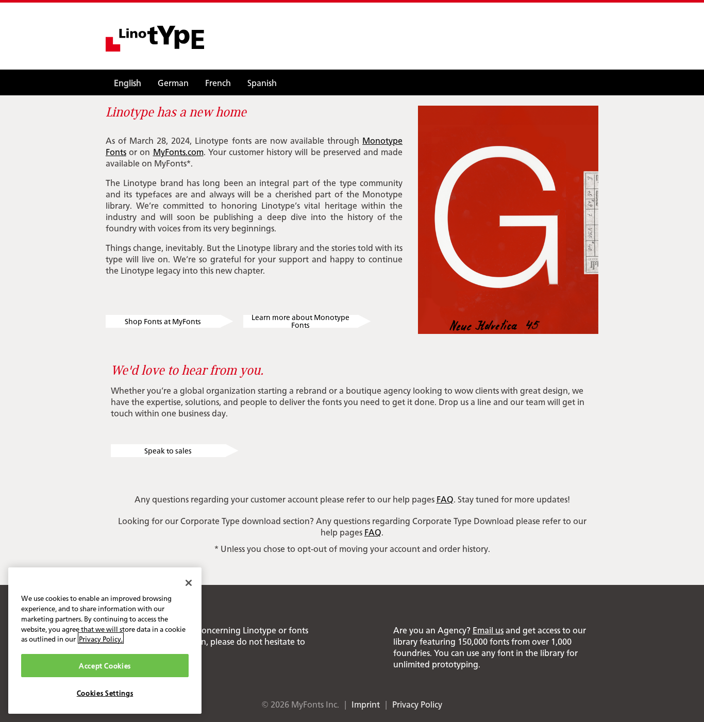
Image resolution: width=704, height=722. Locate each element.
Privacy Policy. (101, 638)
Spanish (262, 82)
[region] (105, 640)
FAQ (445, 499)
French (218, 82)
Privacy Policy (417, 704)
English (127, 82)
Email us (488, 629)
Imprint (365, 704)
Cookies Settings (105, 692)
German (173, 82)
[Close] (188, 583)
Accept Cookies (105, 665)
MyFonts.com (178, 151)
